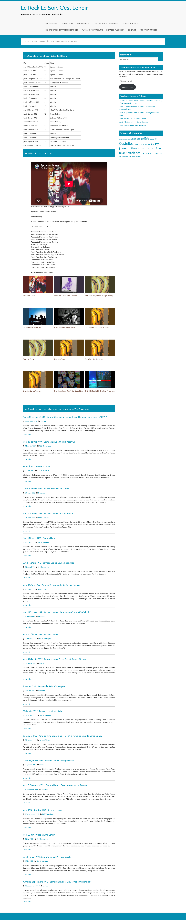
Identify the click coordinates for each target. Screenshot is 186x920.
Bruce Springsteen (125, 139)
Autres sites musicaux (92, 30)
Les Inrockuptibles (130, 24)
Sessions (41, 493)
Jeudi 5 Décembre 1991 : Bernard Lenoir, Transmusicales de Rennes (55, 785)
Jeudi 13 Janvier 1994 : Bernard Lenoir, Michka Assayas (49, 441)
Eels (146, 138)
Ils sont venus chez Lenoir (106, 24)
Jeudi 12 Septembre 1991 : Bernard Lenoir (42, 810)
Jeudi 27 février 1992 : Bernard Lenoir (40, 634)
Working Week (136, 156)
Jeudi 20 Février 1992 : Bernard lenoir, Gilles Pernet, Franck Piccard (55, 659)
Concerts (43, 421)
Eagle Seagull (137, 138)
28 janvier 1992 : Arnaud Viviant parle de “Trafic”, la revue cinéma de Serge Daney (62, 736)
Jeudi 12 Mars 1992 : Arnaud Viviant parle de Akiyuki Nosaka (51, 585)
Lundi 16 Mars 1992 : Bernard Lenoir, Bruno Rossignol (48, 562)
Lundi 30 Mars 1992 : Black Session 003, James (46, 488)
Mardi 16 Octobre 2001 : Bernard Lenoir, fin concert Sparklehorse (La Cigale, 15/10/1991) (65, 417)
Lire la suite (27, 434)
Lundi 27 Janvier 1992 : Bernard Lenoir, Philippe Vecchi (49, 760)
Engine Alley (136, 144)
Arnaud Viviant (43, 518)
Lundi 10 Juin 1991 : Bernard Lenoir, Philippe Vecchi (47, 857)
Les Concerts (67, 24)
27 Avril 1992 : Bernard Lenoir (37, 466)
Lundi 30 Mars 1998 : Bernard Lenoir (132, 125)
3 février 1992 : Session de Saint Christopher (44, 686)
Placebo (135, 148)
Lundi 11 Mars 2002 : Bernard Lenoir (132, 118)
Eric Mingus (143, 144)
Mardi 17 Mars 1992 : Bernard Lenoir (40, 538)
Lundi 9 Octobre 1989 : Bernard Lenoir (133, 122)
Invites (41, 663)
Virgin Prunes (127, 156)
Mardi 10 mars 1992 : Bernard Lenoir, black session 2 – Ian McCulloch (56, 612)
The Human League (150, 153)
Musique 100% (83, 24)
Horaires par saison (115, 30)
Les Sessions (51, 24)
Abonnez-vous (127, 87)
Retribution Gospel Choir (147, 149)
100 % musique (45, 446)
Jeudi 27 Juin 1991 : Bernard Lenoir (39, 834)
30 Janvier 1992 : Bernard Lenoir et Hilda (42, 711)
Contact (132, 30)
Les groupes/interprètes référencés (62, 30)
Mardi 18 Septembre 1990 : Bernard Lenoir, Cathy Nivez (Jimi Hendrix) (57, 881)
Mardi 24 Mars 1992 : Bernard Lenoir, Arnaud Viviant (48, 513)
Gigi (149, 144)
